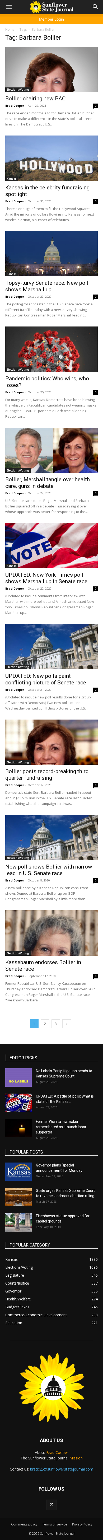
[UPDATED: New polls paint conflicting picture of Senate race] (51, 646)
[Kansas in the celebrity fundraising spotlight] (51, 158)
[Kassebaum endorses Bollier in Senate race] (51, 932)
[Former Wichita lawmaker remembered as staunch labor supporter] (18, 1128)
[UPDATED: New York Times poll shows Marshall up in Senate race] (51, 545)
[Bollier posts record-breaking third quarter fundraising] (51, 742)
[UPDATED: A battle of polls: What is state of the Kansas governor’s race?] (18, 1103)
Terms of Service (54, 1524)
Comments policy (24, 1524)
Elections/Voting (18, 89)
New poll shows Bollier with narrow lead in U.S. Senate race (48, 870)
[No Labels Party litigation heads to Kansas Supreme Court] (18, 1077)
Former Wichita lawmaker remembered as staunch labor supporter (61, 1126)
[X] (51, 1505)
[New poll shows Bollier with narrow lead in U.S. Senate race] (51, 837)
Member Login (51, 19)
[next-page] (66, 1023)
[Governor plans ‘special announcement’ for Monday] (18, 1172)
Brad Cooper (14, 106)
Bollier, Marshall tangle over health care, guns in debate (47, 482)
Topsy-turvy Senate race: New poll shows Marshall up (46, 286)
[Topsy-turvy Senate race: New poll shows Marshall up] (51, 253)
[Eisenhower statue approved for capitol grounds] (18, 1222)
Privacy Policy (82, 1524)
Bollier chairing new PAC (35, 98)
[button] (9, 7)
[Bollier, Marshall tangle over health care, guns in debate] (51, 450)
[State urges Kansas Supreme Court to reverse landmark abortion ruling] (18, 1197)
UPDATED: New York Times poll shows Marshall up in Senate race (46, 578)
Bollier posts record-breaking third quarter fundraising (47, 774)
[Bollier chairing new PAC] (51, 69)
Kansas (12, 178)
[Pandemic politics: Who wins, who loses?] (51, 349)
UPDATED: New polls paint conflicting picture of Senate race (45, 679)
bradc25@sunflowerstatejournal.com (61, 1469)
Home (10, 29)
